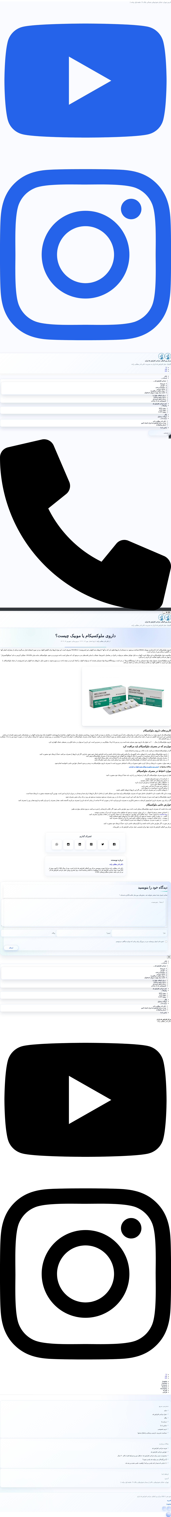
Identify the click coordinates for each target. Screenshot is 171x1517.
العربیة (169, 1500)
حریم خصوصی (162, 1429)
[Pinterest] (91, 844)
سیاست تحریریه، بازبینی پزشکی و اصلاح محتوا (152, 1433)
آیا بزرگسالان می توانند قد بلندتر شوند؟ (154, 1459)
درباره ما (164, 1422)
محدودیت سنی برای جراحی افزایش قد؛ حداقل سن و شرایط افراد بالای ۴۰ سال (142, 1456)
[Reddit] (68, 844)
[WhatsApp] (57, 844)
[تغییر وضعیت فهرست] (162, 378)
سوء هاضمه (163, 814)
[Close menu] (169, 957)
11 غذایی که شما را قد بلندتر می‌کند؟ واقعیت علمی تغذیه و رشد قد (146, 1463)
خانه (165, 1410)
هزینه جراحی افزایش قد (159, 1448)
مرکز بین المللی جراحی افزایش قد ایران (158, 361)
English (169, 1504)
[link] (166, 367)
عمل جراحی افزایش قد (159, 1414)
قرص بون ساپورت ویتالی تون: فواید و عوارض (144, 767)
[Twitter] (103, 844)
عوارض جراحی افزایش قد (159, 1452)
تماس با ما (163, 1425)
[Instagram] (85, 352)
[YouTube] (85, 156)
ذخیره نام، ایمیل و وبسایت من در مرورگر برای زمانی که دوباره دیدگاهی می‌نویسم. (140, 941)
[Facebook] (114, 844)
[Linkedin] (80, 844)
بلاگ (165, 1418)
